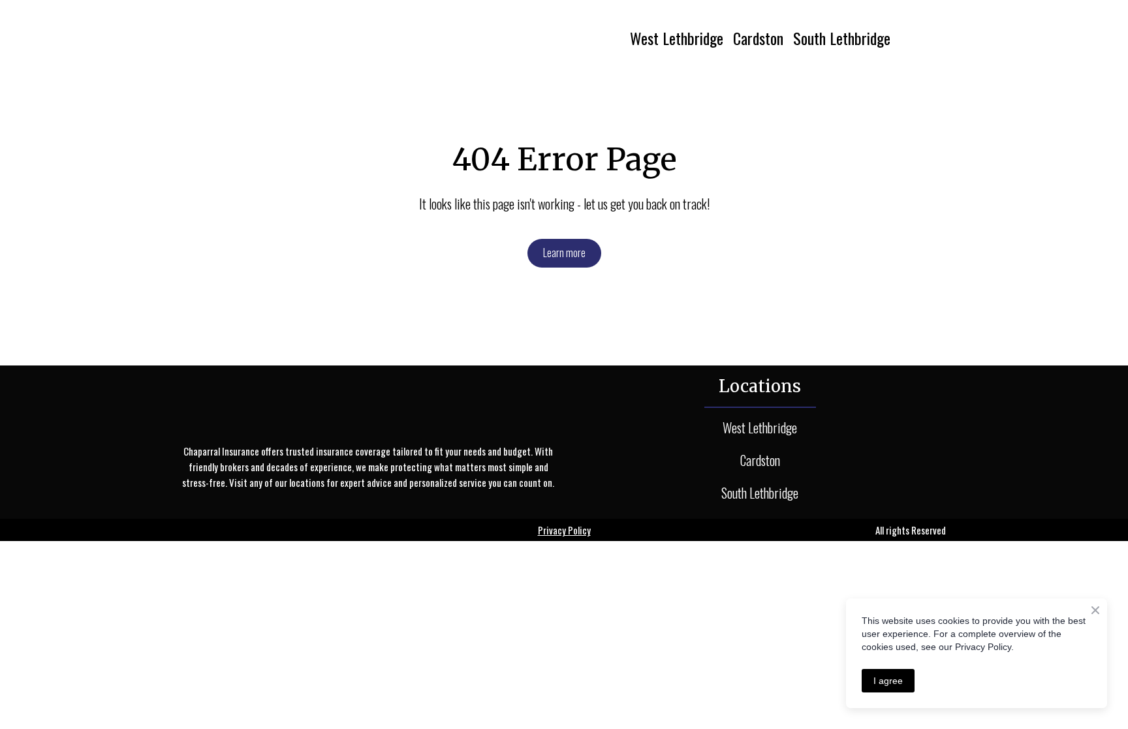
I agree (888, 680)
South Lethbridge (841, 38)
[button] (564, 253)
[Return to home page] (301, 38)
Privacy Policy (564, 530)
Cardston (758, 38)
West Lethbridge (676, 38)
